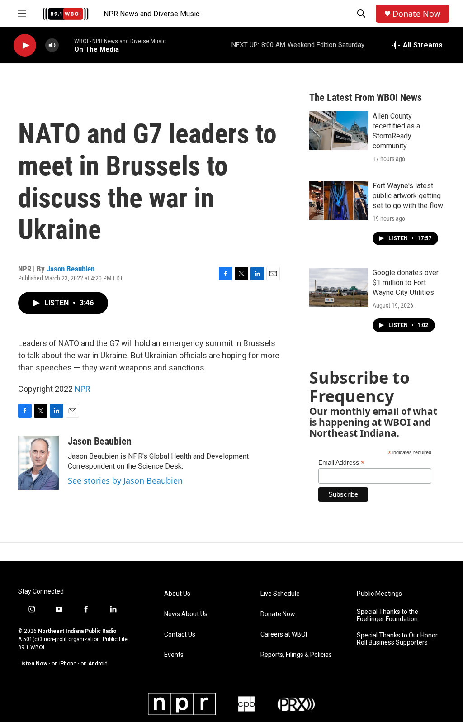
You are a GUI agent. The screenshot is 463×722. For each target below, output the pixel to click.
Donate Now (416, 14)
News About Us (186, 614)
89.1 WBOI (31, 647)
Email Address (341, 462)
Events (174, 654)
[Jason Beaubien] (38, 463)
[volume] (52, 45)
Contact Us (179, 634)
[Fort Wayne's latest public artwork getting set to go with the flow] (338, 200)
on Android (94, 663)
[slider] (66, 45)
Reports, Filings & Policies (296, 654)
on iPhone (64, 663)
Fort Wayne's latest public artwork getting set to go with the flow (408, 195)
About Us (177, 593)
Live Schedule (280, 593)
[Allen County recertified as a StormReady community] (338, 130)
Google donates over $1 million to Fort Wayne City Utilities (406, 282)
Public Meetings (379, 593)
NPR (82, 389)
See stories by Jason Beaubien (125, 480)
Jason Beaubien (70, 268)
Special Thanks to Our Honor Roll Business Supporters (397, 639)
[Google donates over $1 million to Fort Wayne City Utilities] (338, 287)
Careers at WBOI (283, 634)
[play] (25, 45)
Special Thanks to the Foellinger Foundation (387, 615)
